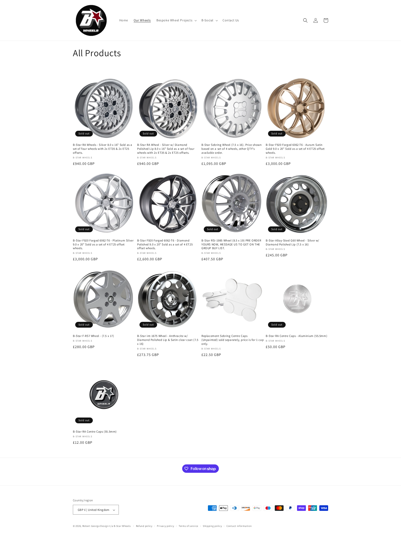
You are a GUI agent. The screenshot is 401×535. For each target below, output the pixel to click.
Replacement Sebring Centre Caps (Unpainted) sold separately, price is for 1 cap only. (232, 340)
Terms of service (188, 526)
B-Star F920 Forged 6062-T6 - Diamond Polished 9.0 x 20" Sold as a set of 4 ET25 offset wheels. (165, 244)
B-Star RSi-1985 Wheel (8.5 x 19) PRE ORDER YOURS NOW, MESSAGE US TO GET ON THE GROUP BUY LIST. (231, 244)
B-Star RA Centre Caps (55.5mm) (95, 432)
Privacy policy (165, 526)
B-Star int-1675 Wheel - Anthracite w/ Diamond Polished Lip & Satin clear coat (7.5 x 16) (167, 340)
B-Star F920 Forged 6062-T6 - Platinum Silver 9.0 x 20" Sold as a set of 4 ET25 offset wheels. (103, 244)
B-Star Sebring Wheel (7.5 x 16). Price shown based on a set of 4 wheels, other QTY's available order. (231, 149)
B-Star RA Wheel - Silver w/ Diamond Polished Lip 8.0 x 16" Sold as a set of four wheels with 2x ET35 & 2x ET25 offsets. (165, 149)
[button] (176, 20)
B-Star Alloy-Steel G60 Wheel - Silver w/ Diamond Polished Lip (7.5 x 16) (292, 242)
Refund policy (144, 526)
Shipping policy (212, 526)
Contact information (239, 526)
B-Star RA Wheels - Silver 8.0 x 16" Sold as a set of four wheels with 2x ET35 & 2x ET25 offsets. (102, 149)
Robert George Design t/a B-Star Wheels (106, 526)
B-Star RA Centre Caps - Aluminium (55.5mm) (296, 336)
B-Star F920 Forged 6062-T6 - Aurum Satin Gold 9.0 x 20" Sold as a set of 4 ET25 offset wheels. (295, 149)
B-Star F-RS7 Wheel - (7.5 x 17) (93, 336)
